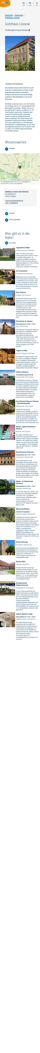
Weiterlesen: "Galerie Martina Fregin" (20, 626)
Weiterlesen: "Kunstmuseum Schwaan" (20, 464)
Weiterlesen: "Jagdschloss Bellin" (20, 257)
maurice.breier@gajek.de (14, 201)
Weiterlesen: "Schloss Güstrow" (20, 384)
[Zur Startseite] (6, 4)
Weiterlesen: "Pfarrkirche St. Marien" (20, 333)
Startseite (9, 15)
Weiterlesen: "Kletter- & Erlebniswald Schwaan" (20, 493)
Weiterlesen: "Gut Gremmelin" (20, 279)
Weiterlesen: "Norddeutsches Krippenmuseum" (20, 596)
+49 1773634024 (11, 203)
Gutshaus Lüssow (12, 17)
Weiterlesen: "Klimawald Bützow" (20, 523)
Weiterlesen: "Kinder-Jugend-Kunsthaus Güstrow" (20, 437)
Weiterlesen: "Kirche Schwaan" (20, 549)
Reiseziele (19, 15)
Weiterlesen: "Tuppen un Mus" (20, 359)
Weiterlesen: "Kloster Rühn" (20, 570)
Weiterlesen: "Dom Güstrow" (20, 304)
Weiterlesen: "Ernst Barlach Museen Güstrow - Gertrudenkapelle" (20, 411)
